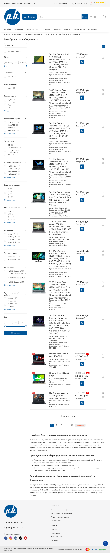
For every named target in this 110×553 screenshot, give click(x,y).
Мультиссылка (55, 533)
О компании (17, 3)
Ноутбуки (7, 29)
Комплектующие (79, 29)
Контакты (27, 3)
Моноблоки (18, 29)
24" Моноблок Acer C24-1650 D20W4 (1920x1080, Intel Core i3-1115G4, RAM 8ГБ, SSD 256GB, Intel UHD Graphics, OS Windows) (60, 257)
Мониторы (46, 29)
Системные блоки (33, 29)
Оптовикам (54, 540)
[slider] (5, 66)
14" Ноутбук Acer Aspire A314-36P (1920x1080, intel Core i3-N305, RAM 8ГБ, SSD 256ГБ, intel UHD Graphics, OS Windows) (60, 199)
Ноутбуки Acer (49, 34)
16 (72, 425)
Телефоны (56, 29)
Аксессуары (92, 29)
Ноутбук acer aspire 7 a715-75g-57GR (58, 394)
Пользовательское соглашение (61, 513)
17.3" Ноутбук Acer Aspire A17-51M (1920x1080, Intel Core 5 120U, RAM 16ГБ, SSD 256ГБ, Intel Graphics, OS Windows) (60, 228)
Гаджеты (67, 29)
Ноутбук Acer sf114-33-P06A (59, 374)
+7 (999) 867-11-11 (62, 3)
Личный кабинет (56, 537)
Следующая (80, 425)
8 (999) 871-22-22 (81, 3)
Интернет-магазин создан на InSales (70, 549)
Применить (15, 333)
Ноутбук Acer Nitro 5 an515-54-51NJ (58, 355)
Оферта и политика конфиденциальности (64, 510)
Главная (7, 34)
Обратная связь (56, 521)
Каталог (7, 3)
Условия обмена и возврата (60, 517)
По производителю (32, 34)
